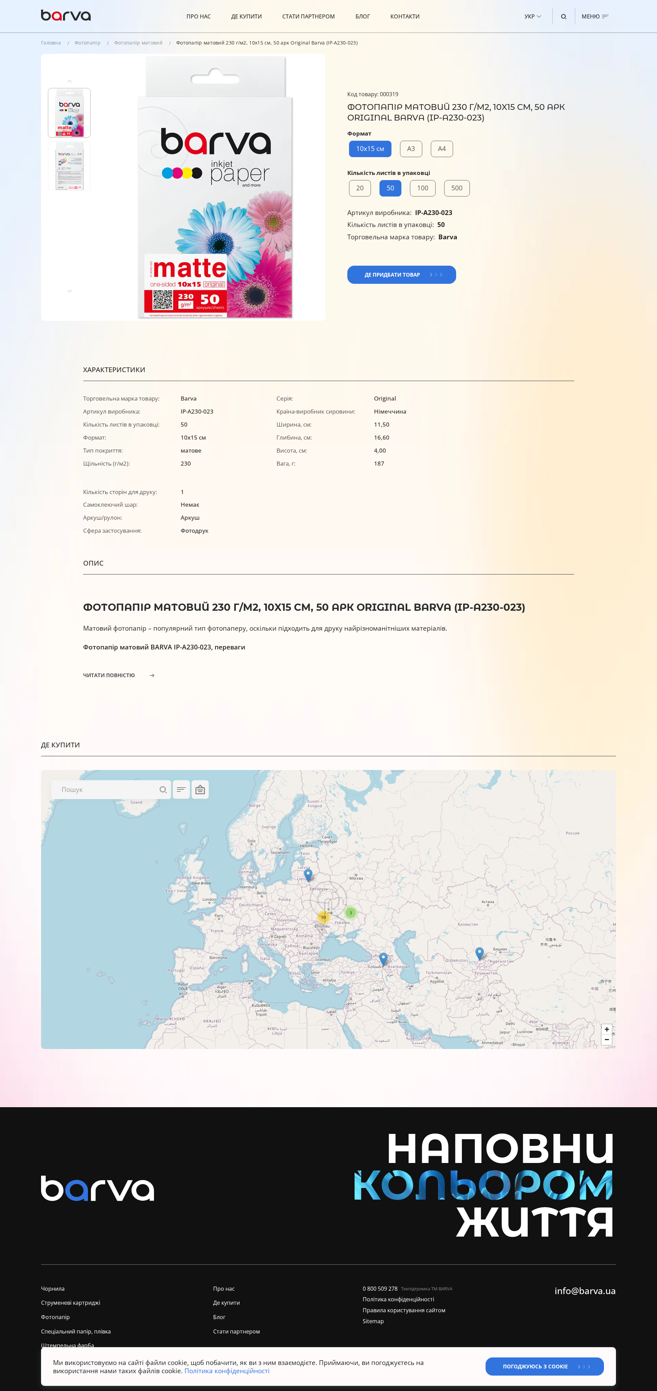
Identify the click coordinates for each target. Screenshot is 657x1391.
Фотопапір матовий (138, 42)
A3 (411, 148)
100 (422, 188)
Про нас (198, 16)
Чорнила (53, 1288)
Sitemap (373, 1321)
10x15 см (370, 148)
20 (360, 188)
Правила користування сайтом (404, 1310)
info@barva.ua (585, 1291)
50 (390, 188)
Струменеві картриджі (70, 1302)
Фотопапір (88, 42)
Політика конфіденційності (398, 1299)
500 (457, 188)
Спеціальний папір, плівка (76, 1331)
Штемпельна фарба (67, 1345)
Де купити (246, 16)
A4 (442, 148)
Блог (363, 16)
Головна (51, 42)
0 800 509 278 (380, 1288)
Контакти (405, 16)
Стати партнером (308, 16)
